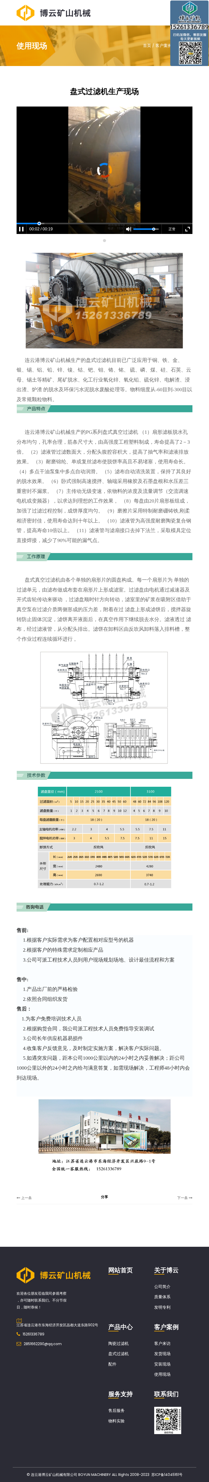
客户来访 (162, 1343)
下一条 (183, 1197)
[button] (104, 240)
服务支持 (120, 1394)
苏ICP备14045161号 (166, 1474)
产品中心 (120, 1327)
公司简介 (162, 1287)
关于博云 (166, 1270)
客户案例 (163, 45)
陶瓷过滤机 (118, 1343)
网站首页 (120, 1270)
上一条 (26, 1197)
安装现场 (162, 1364)
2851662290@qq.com (43, 1344)
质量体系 (162, 1297)
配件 (112, 1364)
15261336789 (33, 1334)
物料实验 (116, 1421)
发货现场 (162, 1354)
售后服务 (116, 1410)
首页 (147, 45)
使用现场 (162, 1374)
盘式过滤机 (118, 1354)
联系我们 (166, 1394)
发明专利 (162, 1307)
